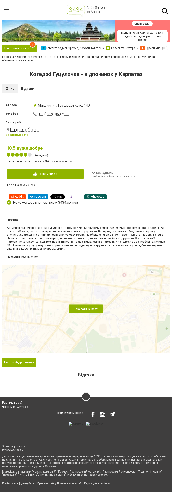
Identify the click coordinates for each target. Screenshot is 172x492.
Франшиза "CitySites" (15, 406)
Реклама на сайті (13, 402)
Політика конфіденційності (19, 483)
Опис (10, 88)
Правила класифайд (70, 483)
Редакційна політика (97, 483)
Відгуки (27, 88)
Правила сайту (46, 483)
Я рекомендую (47, 173)
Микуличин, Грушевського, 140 (64, 105)
